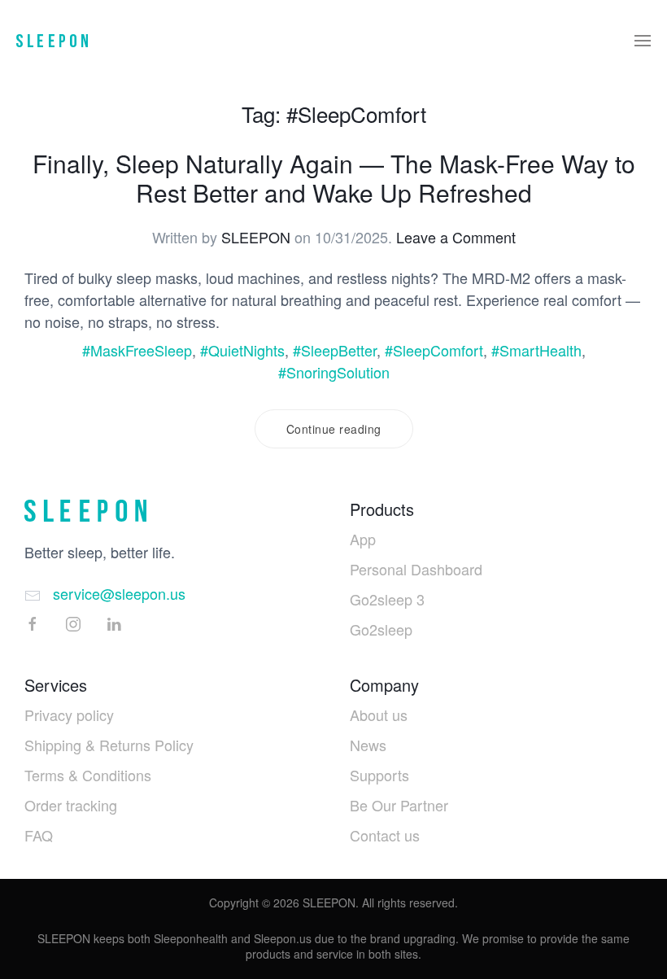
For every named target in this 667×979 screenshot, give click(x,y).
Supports (379, 774)
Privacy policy (69, 714)
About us (379, 714)
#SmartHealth (536, 350)
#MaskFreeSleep (137, 350)
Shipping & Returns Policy (109, 744)
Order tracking (70, 804)
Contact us (385, 835)
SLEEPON (255, 236)
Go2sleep (381, 629)
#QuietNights (242, 350)
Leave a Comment (456, 236)
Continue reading (333, 429)
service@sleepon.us (119, 593)
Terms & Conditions (87, 774)
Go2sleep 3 (387, 599)
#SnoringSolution (334, 371)
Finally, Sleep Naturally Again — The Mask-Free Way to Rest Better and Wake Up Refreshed (334, 178)
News (368, 744)
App (363, 538)
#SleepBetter (335, 350)
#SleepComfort (434, 350)
